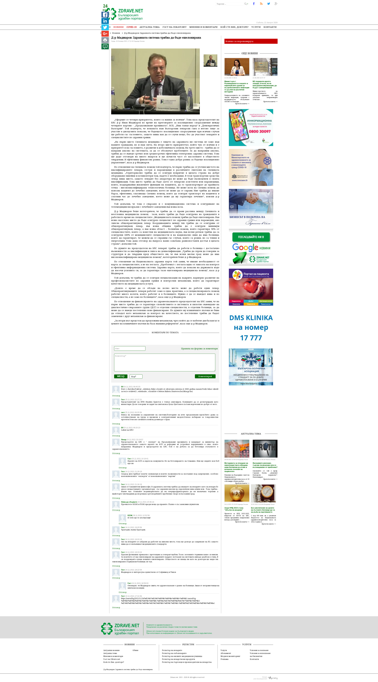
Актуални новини (111, 650)
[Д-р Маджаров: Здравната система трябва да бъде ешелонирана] (122, 14)
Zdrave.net (174, 677)
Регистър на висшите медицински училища (182, 656)
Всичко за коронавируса (239, 41)
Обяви (135, 650)
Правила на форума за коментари (199, 348)
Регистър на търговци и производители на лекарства (187, 662)
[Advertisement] (223, 13)
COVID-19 (132, 26)
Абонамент (226, 653)
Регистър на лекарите (172, 650)
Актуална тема (150, 26)
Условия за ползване (259, 650)
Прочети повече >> (242, 104)
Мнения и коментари (203, 26)
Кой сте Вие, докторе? (234, 26)
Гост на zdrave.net (174, 26)
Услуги (256, 26)
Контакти (270, 26)
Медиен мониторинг (230, 656)
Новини (118, 26)
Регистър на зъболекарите (174, 653)
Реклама (224, 659)
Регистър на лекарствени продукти (178, 659)
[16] (105, 48)
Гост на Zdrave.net (111, 659)
